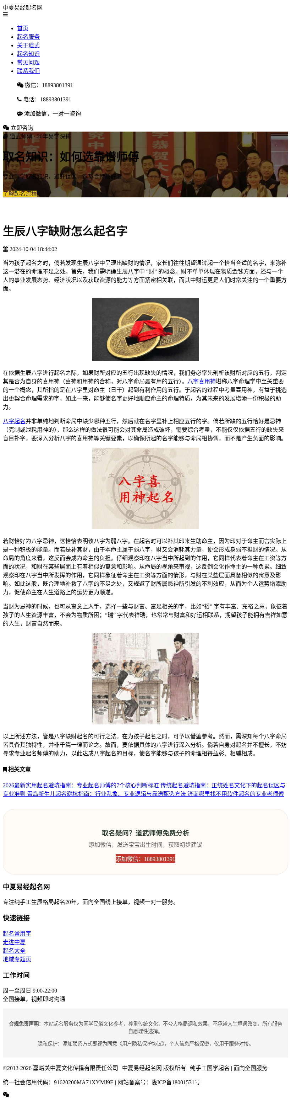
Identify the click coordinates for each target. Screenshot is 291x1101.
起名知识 (28, 54)
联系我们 (28, 71)
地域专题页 (17, 959)
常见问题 (28, 62)
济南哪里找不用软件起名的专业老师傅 (235, 794)
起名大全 (14, 951)
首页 (22, 28)
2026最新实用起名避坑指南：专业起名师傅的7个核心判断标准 (81, 785)
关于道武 (28, 45)
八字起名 (14, 421)
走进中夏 (14, 942)
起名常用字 (17, 934)
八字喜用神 (201, 381)
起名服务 (28, 37)
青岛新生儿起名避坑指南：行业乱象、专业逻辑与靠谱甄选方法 (107, 794)
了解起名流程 (20, 194)
